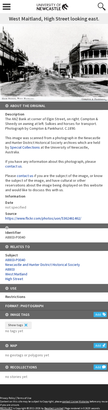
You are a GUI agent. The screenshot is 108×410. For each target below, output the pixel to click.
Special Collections (25, 147)
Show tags (15, 325)
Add (98, 314)
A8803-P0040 (15, 259)
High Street (14, 278)
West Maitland (16, 274)
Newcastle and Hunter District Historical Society (42, 264)
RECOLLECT (6, 408)
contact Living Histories (75, 401)
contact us (13, 166)
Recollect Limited (53, 408)
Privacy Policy (7, 398)
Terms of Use (24, 398)
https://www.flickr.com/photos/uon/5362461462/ (43, 218)
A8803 (10, 269)
